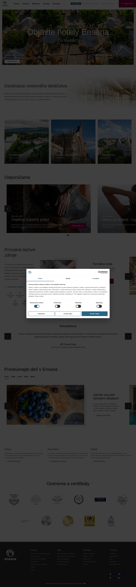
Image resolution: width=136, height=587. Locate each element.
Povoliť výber (68, 313)
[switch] (57, 306)
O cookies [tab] (96, 278)
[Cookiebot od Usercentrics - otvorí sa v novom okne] (99, 272)
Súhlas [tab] (40, 278)
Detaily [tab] (68, 278)
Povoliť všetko (94, 313)
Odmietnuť (41, 313)
